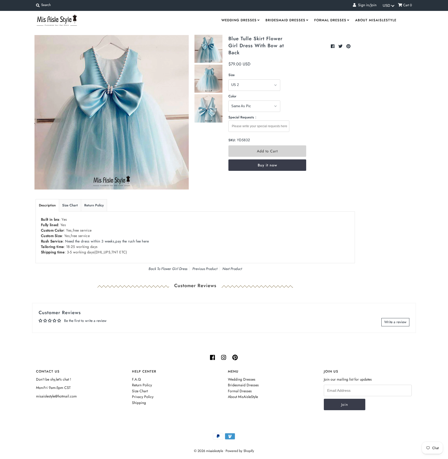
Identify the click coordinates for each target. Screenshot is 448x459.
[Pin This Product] (348, 46)
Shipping (139, 402)
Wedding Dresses (239, 20)
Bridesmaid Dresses (285, 20)
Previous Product (204, 268)
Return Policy (94, 205)
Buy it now (267, 165)
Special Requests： (242, 117)
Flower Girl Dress (174, 268)
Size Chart (70, 205)
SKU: (232, 140)
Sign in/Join (366, 5)
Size (231, 74)
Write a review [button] (395, 322)
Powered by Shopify (240, 450)
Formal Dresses (330, 20)
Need (107, 241)
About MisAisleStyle (375, 20)
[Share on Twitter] (341, 46)
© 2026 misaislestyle (208, 450)
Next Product (232, 268)
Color (232, 96)
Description (47, 205)
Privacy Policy (142, 396)
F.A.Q (136, 379)
